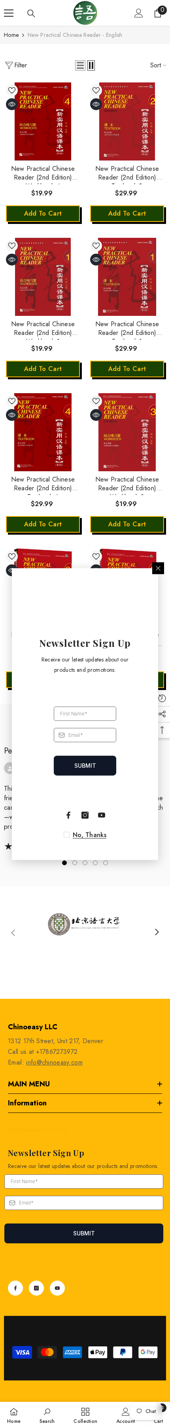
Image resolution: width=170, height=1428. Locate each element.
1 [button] (64, 862)
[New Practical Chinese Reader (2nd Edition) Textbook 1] (127, 277)
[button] (80, 65)
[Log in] (138, 13)
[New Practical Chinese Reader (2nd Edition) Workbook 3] (127, 432)
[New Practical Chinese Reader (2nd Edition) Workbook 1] (43, 277)
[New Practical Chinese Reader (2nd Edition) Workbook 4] (43, 121)
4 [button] (95, 862)
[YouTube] (57, 1288)
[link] (85, 932)
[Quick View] (12, 104)
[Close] (158, 568)
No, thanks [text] (89, 835)
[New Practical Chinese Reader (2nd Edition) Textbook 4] (43, 432)
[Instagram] (36, 1288)
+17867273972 (57, 1051)
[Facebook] (15, 1288)
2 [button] (74, 862)
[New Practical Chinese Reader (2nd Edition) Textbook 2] (127, 121)
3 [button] (85, 862)
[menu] (8, 13)
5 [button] (105, 862)
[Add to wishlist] (12, 90)
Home (11, 35)
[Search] (31, 13)
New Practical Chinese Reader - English (75, 35)
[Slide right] (156, 932)
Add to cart (43, 213)
